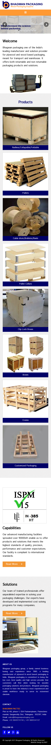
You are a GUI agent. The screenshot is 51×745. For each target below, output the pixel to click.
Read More (13, 564)
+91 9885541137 (33, 720)
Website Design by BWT (39, 742)
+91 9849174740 (16, 720)
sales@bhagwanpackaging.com (21, 717)
